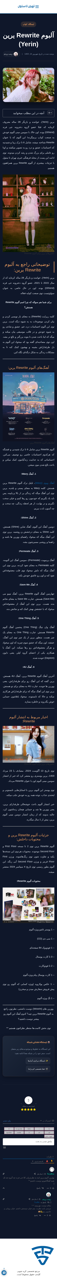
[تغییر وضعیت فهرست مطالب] (49, 112)
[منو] (37, 6)
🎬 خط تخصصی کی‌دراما (38, 1069)
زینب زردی (46, 1199)
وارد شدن (7, 1121)
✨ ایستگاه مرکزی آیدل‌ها (38, 1061)
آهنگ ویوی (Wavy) (44, 483)
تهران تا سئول (26, 7)
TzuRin (37, 1202)
